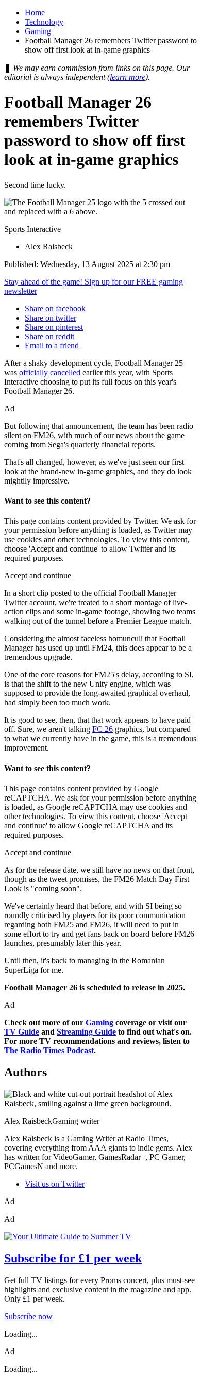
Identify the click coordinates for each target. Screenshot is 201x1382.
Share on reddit (49, 336)
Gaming (38, 31)
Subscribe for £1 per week (73, 1258)
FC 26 (102, 729)
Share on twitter (50, 317)
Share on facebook (55, 308)
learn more (127, 77)
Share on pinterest (54, 327)
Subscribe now (28, 1316)
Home (35, 12)
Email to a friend (52, 345)
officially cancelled (49, 372)
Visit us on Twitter (55, 1183)
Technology (44, 22)
